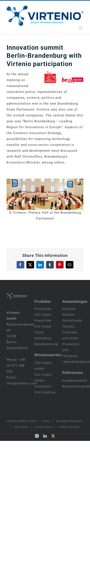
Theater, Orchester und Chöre (70, 332)
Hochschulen (72, 320)
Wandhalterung (46, 344)
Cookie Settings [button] (69, 427)
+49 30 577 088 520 (16, 366)
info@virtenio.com (22, 383)
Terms (46, 421)
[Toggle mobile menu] (81, 28)
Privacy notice (44, 427)
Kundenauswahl (74, 380)
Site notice (21, 427)
